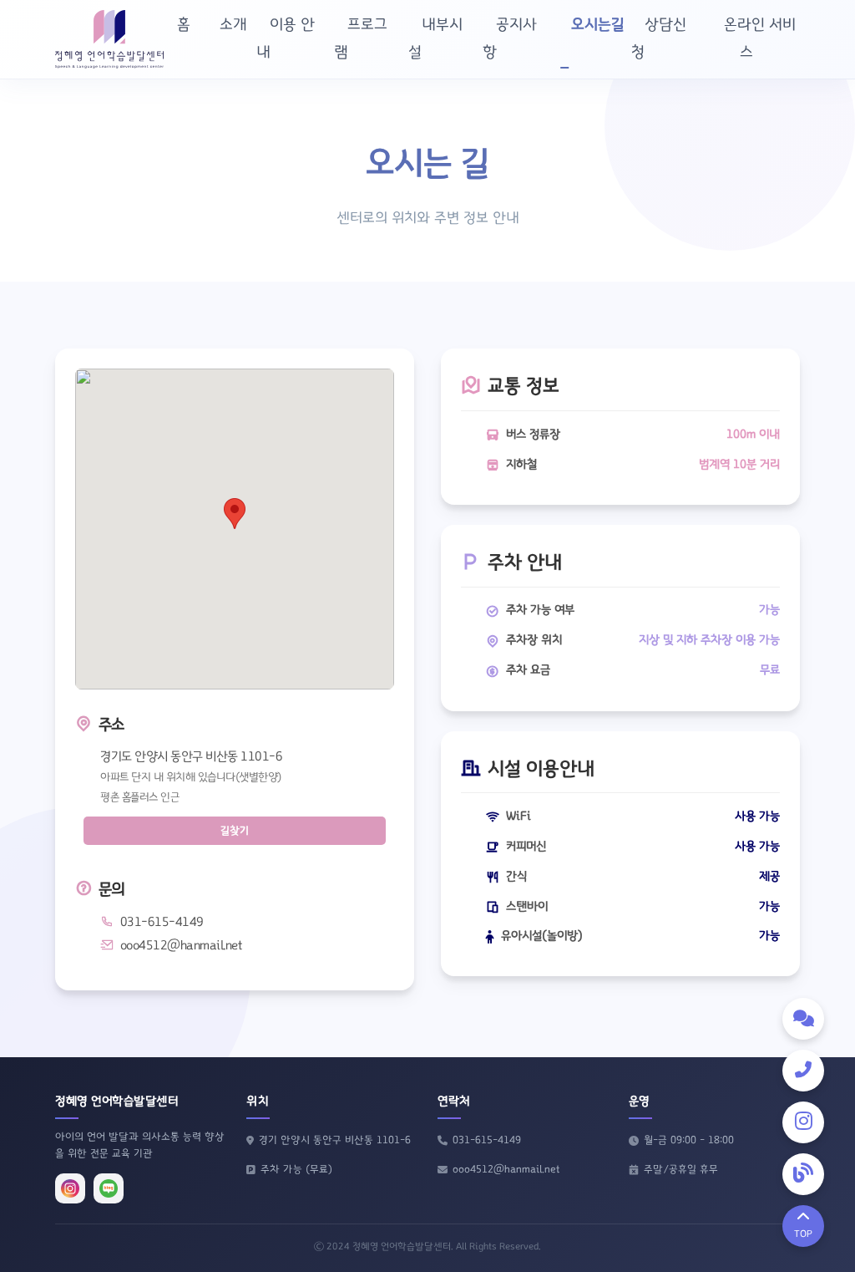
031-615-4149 (487, 1140)
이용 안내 (285, 38)
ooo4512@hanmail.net (506, 1169)
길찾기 (234, 831)
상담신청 (658, 38)
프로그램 (360, 38)
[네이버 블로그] (109, 1188)
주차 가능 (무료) (296, 1169)
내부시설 (435, 38)
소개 (233, 25)
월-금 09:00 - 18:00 (689, 1140)
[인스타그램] (70, 1188)
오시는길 (598, 25)
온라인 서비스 (760, 38)
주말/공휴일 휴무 (681, 1169)
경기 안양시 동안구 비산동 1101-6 (335, 1140)
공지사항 (510, 38)
